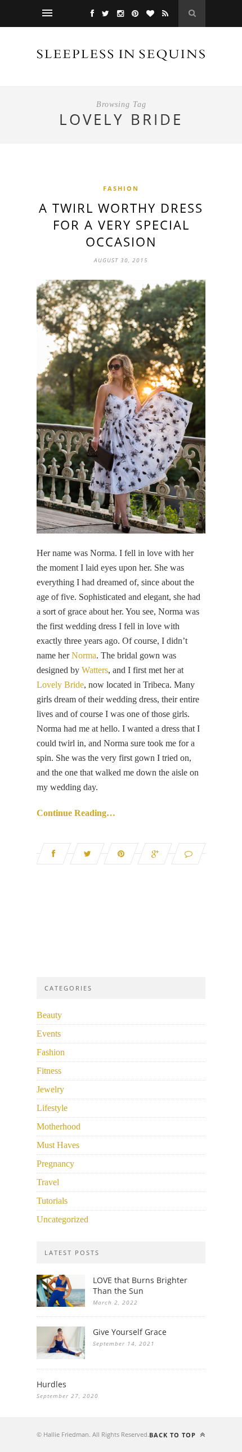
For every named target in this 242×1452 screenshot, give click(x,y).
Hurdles (51, 1384)
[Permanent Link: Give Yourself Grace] (61, 1356)
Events (49, 1033)
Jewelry (50, 1089)
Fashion (121, 188)
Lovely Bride (60, 684)
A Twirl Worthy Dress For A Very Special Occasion (121, 224)
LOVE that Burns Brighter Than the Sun (140, 1285)
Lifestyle (52, 1108)
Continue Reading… (76, 813)
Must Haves (58, 1145)
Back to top (173, 1435)
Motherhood (58, 1126)
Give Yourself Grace (130, 1331)
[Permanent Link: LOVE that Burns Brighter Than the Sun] (61, 1303)
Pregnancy (55, 1163)
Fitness (49, 1070)
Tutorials (52, 1200)
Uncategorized (62, 1219)
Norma (83, 655)
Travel (48, 1182)
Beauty (49, 1015)
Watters (95, 670)
